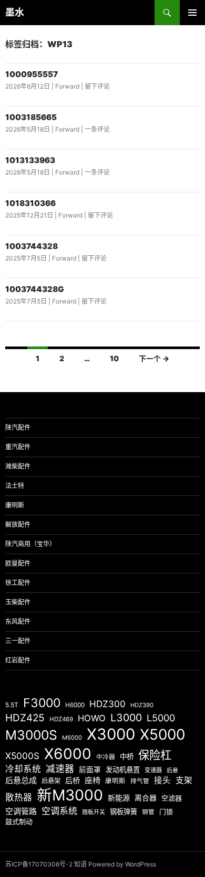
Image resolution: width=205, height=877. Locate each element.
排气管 (139, 781)
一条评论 (97, 129)
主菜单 (192, 12)
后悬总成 (21, 780)
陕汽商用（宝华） (30, 544)
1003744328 (31, 246)
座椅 (92, 780)
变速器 (153, 770)
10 (114, 358)
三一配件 (17, 641)
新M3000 (70, 795)
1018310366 (30, 203)
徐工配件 (17, 583)
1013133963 (30, 160)
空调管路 (21, 811)
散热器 (18, 797)
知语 (80, 864)
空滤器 (171, 798)
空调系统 (59, 810)
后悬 (172, 770)
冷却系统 (23, 769)
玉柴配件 (17, 602)
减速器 (60, 768)
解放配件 (17, 524)
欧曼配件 (17, 563)
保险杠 (154, 755)
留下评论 (97, 86)
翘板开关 (93, 812)
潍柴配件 (17, 466)
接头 (162, 780)
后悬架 (51, 781)
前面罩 (90, 769)
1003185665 (31, 117)
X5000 (162, 734)
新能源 (119, 797)
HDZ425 (25, 718)
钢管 (148, 812)
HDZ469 (61, 719)
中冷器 (105, 757)
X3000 (111, 734)
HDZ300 (107, 703)
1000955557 (31, 74)
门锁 (166, 811)
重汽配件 (17, 447)
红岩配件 (17, 660)
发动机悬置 (123, 769)
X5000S (22, 755)
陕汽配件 (17, 427)
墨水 (14, 12)
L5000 (161, 717)
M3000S (31, 735)
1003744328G (34, 289)
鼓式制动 (19, 821)
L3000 (126, 717)
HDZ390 (141, 705)
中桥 (127, 756)
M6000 (72, 737)
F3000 (41, 703)
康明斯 (14, 505)
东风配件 (17, 621)
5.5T (11, 705)
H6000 (75, 705)
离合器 (146, 798)
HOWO (92, 718)
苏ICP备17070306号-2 (39, 864)
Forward (67, 86)
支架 (184, 780)
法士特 (14, 486)
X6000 (67, 754)
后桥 (72, 780)
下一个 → (154, 358)
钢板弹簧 (123, 811)
